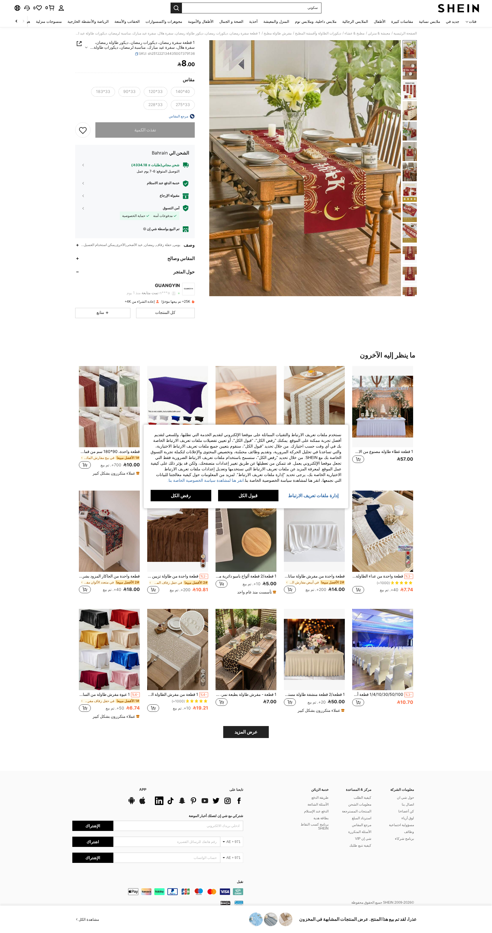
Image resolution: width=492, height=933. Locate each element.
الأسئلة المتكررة (359, 832)
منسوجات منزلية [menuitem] (49, 21)
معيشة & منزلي (379, 33)
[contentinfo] (157, 891)
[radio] (183, 92)
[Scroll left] (23, 21)
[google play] (132, 803)
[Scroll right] (17, 21)
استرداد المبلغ (361, 818)
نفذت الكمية (145, 130)
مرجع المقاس (361, 825)
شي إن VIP (363, 839)
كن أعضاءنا (406, 811)
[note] (115, 473)
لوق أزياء (407, 818)
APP (142, 790)
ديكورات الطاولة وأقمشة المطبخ (318, 33)
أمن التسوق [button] (171, 208)
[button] (27, 8)
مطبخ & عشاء (354, 33)
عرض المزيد (246, 731)
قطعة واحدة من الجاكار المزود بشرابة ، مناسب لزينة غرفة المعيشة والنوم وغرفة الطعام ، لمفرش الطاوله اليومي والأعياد (109, 576)
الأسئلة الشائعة (318, 804)
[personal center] (61, 8)
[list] (197, 800)
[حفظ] (83, 130)
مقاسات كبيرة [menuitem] (402, 21)
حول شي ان (405, 798)
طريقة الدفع (320, 798)
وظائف (409, 832)
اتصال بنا (408, 804)
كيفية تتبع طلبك (360, 845)
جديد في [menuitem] (452, 21)
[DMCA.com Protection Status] (225, 903)
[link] (50, 7)
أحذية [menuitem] (253, 21)
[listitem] (382, 420)
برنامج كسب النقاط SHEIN (315, 826)
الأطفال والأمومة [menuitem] (201, 21)
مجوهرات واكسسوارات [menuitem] (163, 21)
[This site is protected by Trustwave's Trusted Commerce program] (239, 903)
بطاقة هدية (321, 818)
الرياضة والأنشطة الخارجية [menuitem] (88, 21)
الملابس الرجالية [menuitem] (355, 21)
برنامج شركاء (404, 839)
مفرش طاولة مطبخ (278, 33)
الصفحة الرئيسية (405, 33)
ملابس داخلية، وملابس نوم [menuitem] (316, 21)
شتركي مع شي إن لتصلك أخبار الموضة (216, 816)
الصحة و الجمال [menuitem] (231, 21)
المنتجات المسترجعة (356, 811)
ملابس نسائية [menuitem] (429, 21)
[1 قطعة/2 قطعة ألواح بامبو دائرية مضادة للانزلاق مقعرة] (246, 531)
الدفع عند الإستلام (316, 811)
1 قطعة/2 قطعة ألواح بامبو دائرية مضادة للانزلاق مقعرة (246, 576)
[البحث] (176, 8)
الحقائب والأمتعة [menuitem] (127, 21)
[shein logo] (458, 8)
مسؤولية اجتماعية (401, 825)
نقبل (240, 882)
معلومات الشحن (359, 804)
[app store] (142, 803)
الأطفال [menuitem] (380, 21)
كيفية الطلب (362, 798)
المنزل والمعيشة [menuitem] (276, 21)
